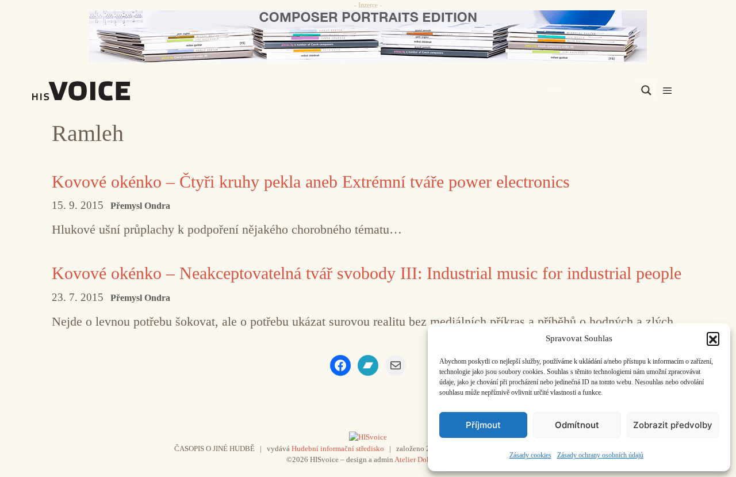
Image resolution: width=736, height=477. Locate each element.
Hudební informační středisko (338, 448)
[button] (713, 338)
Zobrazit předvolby (672, 424)
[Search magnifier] (646, 90)
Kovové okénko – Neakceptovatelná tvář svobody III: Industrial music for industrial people (366, 273)
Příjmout (483, 424)
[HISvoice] (106, 91)
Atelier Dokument (422, 459)
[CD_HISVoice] (368, 36)
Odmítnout (577, 424)
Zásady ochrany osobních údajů (600, 455)
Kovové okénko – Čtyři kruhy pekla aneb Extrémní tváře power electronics (311, 181)
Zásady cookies (530, 455)
